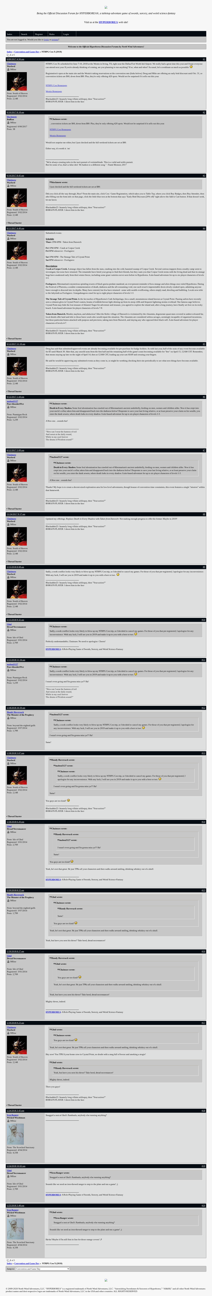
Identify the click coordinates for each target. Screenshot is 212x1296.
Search (24, 34)
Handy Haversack (15, 712)
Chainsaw (11, 63)
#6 (204, 397)
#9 (204, 567)
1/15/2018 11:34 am (16, 660)
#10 (203, 620)
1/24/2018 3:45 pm (15, 1110)
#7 (204, 450)
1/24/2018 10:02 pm (16, 1166)
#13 (203, 753)
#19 (203, 1166)
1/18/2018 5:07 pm (15, 753)
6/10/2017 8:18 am (15, 112)
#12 (203, 708)
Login (66, 34)
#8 (204, 514)
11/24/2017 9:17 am (16, 514)
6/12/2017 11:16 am (16, 344)
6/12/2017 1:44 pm (15, 397)
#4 (204, 228)
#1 (204, 59)
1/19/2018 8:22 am (15, 890)
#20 (203, 1205)
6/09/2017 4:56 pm (15, 59)
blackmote (12, 117)
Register (39, 34)
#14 (203, 822)
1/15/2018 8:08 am (15, 567)
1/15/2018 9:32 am (15, 620)
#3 (204, 175)
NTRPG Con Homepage (56, 85)
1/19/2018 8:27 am (15, 951)
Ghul (9, 624)
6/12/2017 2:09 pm (15, 450)
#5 (204, 344)
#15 (203, 890)
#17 (203, 1023)
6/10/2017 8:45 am (15, 175)
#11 (203, 660)
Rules (51, 34)
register (55, 39)
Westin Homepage (54, 91)
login (46, 39)
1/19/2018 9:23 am (15, 1023)
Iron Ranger (13, 1115)
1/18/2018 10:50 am (16, 708)
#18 (203, 1110)
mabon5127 (12, 401)
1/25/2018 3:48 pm (15, 1205)
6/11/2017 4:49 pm (15, 228)
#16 (203, 951)
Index (9, 34)
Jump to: (11, 1269)
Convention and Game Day (26, 51)
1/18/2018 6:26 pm (15, 822)
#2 (204, 112)
